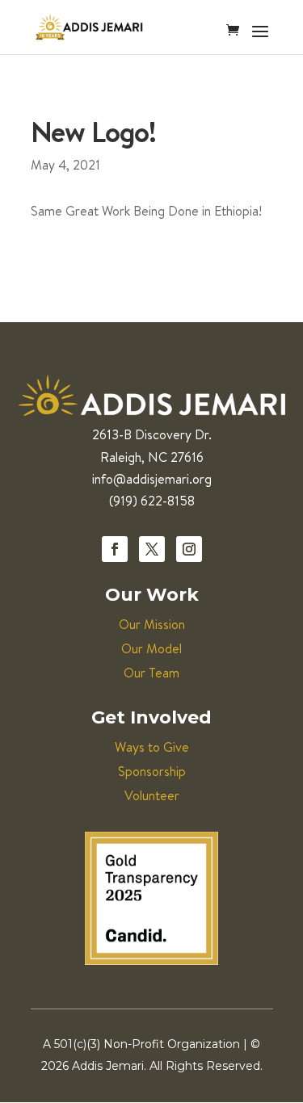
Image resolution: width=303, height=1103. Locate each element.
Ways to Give (152, 747)
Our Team (151, 673)
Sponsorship (152, 771)
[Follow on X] (152, 549)
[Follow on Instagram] (189, 549)
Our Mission (152, 624)
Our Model (151, 648)
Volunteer (151, 795)
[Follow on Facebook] (115, 549)
